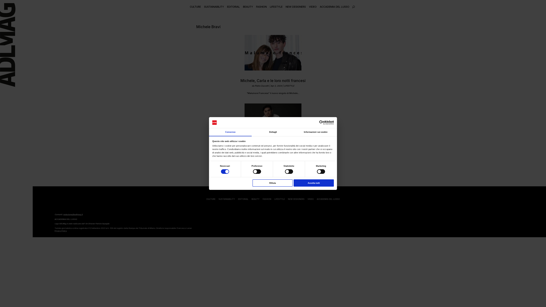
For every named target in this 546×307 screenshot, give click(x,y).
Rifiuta (272, 183)
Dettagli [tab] (273, 132)
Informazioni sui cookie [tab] (315, 132)
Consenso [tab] (230, 132)
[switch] (257, 171)
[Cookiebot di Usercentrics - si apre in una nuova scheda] (321, 122)
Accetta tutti (314, 183)
